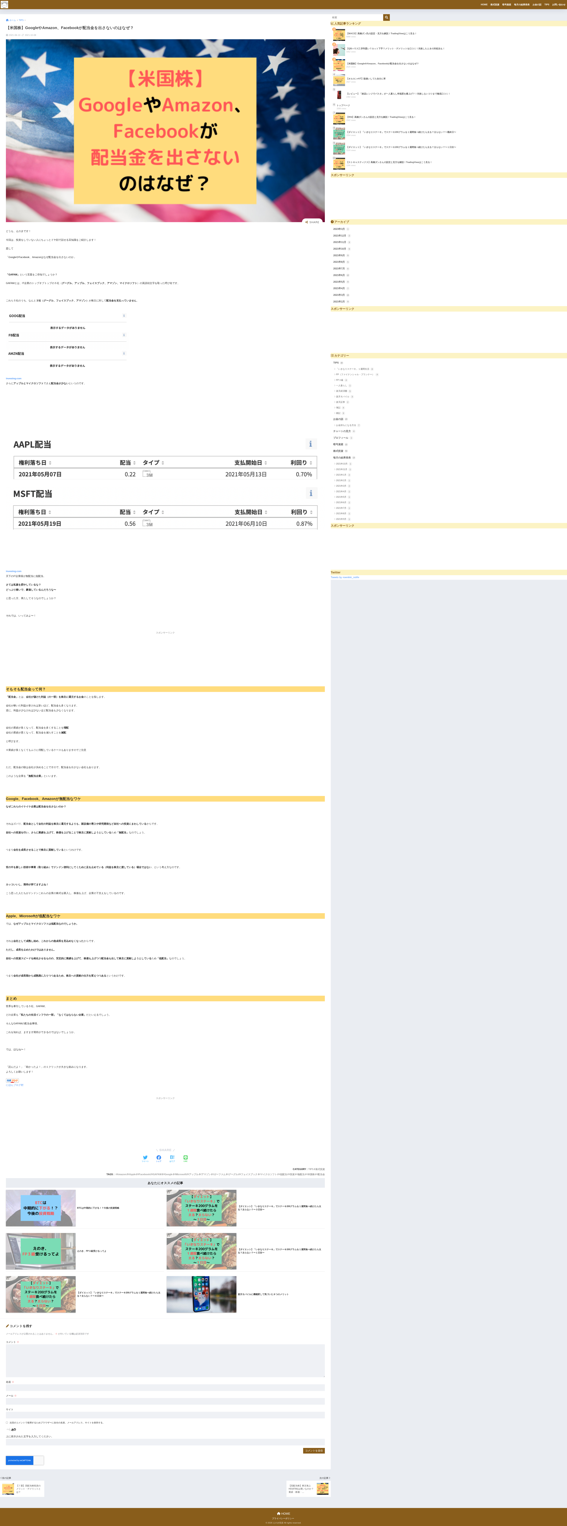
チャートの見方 (343, 431)
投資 (292, 1174)
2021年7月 (340, 268)
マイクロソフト (268, 1174)
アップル (193, 1174)
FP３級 (341, 380)
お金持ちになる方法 (347, 425)
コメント (12, 1342)
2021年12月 (341, 235)
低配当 (283, 1174)
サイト (9, 1409)
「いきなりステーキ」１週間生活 (354, 369)
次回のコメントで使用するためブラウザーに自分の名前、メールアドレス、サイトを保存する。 (57, 1422)
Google (168, 1174)
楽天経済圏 (343, 391)
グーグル (233, 1174)
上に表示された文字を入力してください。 (30, 1436)
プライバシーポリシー (283, 1518)
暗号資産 (506, 4)
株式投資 (495, 4)
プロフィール (342, 437)
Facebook (144, 1174)
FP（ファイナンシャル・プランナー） (357, 374)
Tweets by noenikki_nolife (345, 577)
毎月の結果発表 (522, 4)
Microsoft (181, 1174)
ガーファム (220, 1174)
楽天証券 (342, 402)
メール (11, 1395)
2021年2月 (340, 301)
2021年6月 (341, 275)
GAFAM (157, 1174)
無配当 (301, 1174)
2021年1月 (343, 474)
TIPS (546, 4)
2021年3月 (341, 295)
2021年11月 (341, 242)
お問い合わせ (559, 4)
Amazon (121, 1174)
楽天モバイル (344, 396)
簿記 (340, 407)
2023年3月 (340, 229)
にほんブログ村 (14, 1085)
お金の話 (537, 4)
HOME (484, 4)
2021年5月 (340, 281)
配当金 (321, 1174)
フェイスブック (249, 1174)
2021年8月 (340, 262)
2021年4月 (340, 288)
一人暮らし (343, 385)
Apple (132, 1174)
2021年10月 (341, 248)
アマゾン (206, 1174)
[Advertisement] (94, 656)
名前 (10, 1382)
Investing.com (13, 378)
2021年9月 (340, 255)
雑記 (340, 413)
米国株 (311, 1174)
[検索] (386, 17)
